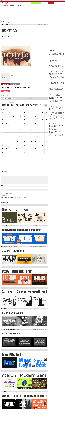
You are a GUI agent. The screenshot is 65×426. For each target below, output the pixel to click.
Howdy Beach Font (4, 225)
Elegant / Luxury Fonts (44, 391)
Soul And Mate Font (56, 106)
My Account (9, 0)
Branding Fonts (35, 246)
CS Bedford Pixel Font (56, 54)
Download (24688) (5, 84)
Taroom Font (55, 101)
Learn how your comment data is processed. (20, 197)
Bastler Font (52, 129)
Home (2, 5)
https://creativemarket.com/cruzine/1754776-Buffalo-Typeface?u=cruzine (27, 42)
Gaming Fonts (46, 267)
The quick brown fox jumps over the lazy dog (24, 105)
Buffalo (2, 24)
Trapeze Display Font (56, 66)
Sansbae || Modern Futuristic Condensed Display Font (9, 391)
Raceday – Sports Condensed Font (6, 267)
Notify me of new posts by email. (7, 193)
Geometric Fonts (40, 225)
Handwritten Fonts (45, 246)
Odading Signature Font (56, 77)
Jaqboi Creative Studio (12, 308)
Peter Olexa (6, 24)
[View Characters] (45, 105)
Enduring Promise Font (56, 83)
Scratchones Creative (11, 246)
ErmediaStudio (20, 391)
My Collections (15, 0)
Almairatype (9, 225)
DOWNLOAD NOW (5, 91)
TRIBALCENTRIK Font (4, 308)
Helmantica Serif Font (56, 95)
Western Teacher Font (4, 246)
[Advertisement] (32, 12)
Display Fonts (14, 5)
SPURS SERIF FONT (56, 112)
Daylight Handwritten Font (56, 123)
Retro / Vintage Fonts (39, 329)
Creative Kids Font (56, 135)
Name (2, 185)
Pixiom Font (56, 71)
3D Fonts (42, 24)
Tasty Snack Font (56, 118)
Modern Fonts (46, 225)
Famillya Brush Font (56, 89)
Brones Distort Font (15, 210)
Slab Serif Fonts (45, 329)
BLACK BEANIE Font (4, 329)
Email (2, 188)
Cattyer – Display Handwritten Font (27, 291)
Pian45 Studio (14, 267)
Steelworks (55, 60)
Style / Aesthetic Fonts (7, 5)
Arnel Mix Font (11, 355)
